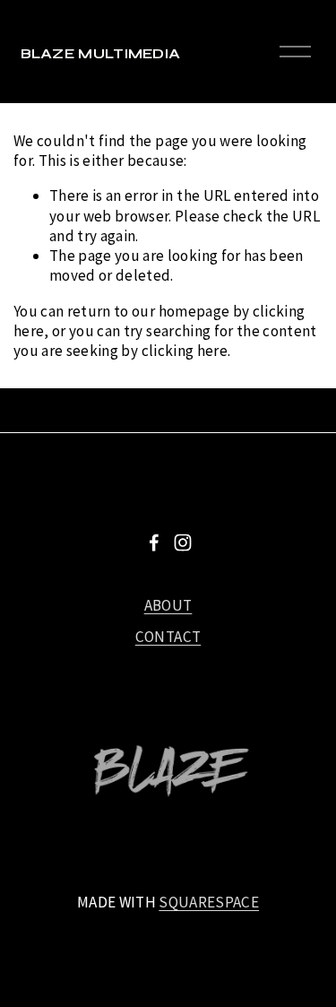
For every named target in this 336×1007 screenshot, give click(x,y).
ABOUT (168, 605)
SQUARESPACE (209, 902)
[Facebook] (154, 542)
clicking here (185, 350)
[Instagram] (183, 542)
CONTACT (168, 637)
